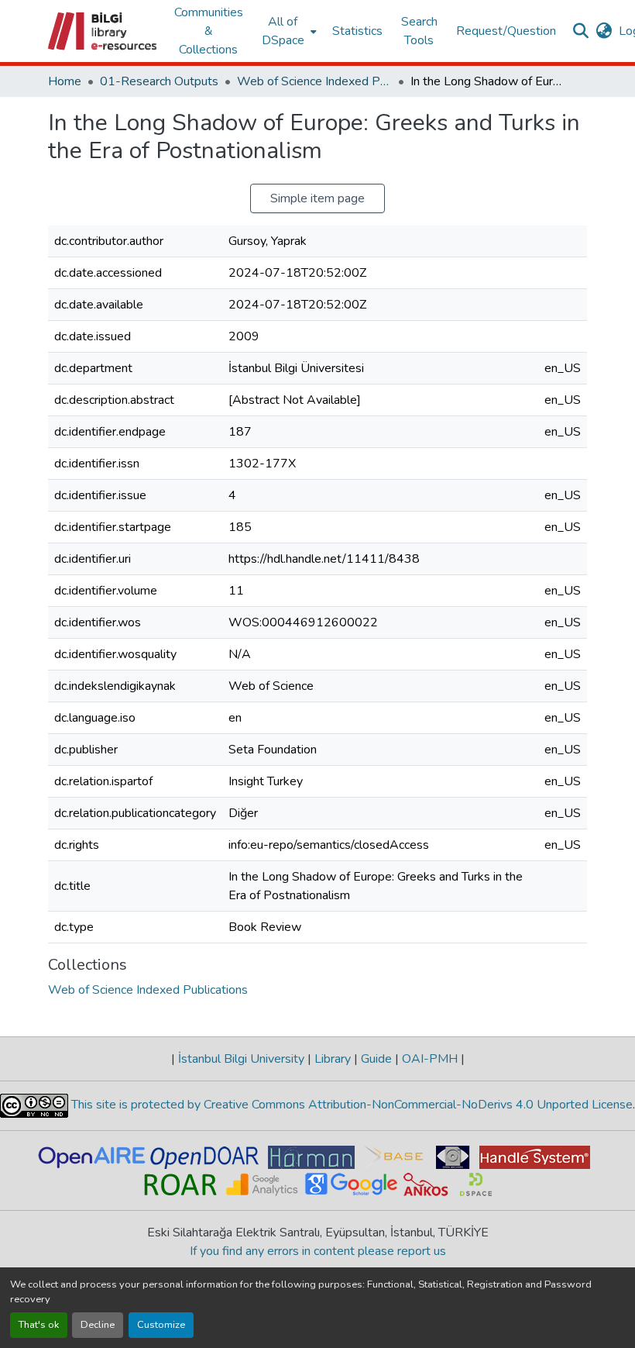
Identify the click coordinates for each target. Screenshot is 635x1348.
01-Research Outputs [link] (159, 81)
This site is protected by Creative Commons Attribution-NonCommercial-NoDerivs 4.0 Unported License (350, 1104)
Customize (161, 1325)
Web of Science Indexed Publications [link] (314, 81)
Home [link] (64, 81)
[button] (103, 31)
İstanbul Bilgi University (241, 1058)
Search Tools (419, 31)
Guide (376, 1058)
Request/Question (506, 31)
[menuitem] (288, 31)
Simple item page (317, 198)
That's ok (39, 1325)
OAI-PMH (430, 1058)
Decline (98, 1325)
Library (332, 1058)
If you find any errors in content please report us (318, 1251)
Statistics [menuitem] (357, 31)
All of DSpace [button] (283, 31)
